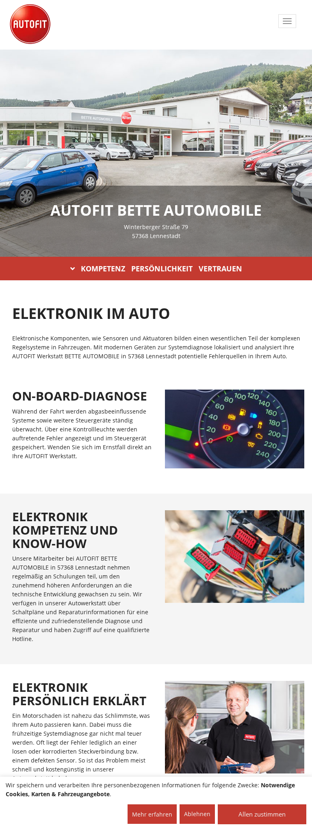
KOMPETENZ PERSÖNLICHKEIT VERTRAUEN (161, 268)
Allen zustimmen (262, 814)
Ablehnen (197, 814)
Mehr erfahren (152, 814)
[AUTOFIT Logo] (30, 24)
